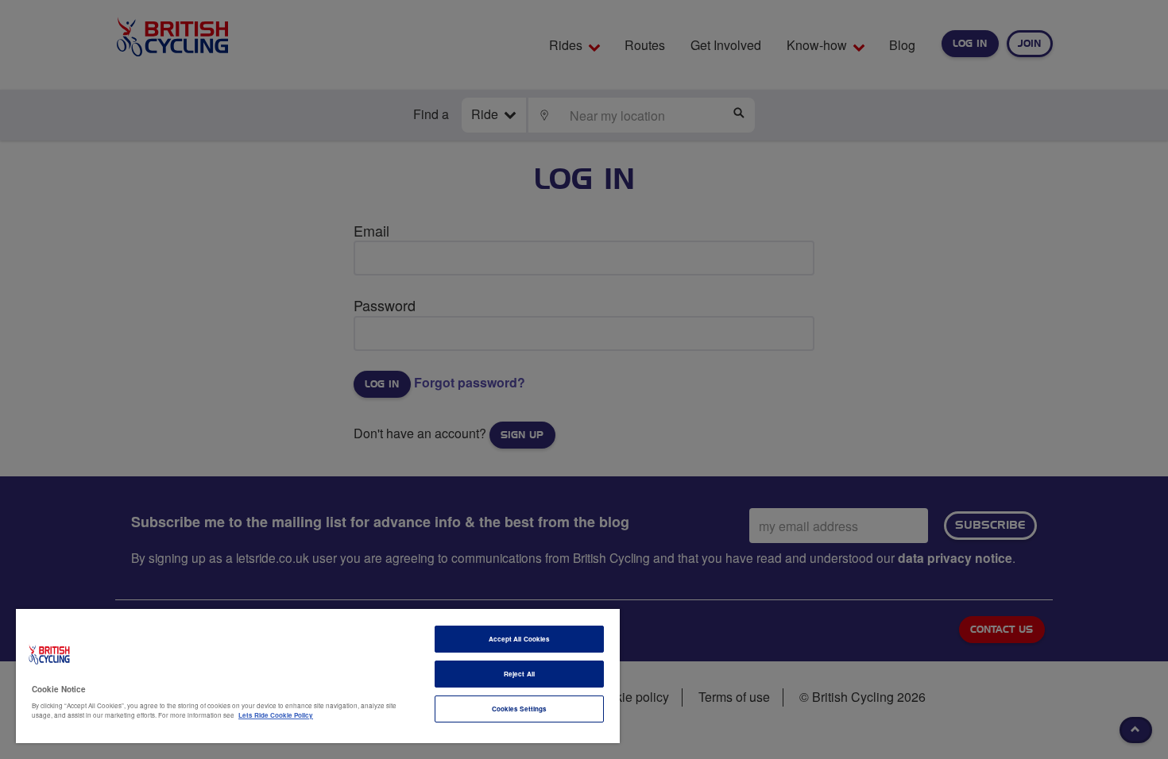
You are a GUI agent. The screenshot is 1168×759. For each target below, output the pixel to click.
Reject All (519, 673)
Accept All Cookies (519, 638)
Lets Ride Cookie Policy (275, 715)
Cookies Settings (519, 708)
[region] (318, 676)
